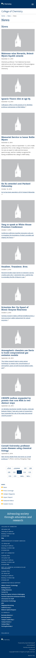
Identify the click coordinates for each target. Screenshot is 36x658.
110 (15, 472)
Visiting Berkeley (7, 626)
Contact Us (4, 592)
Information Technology (8, 601)
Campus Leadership (7, 619)
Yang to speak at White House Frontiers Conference (16, 225)
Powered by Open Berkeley (26, 643)
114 (10, 476)
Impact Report (8, 497)
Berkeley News (6, 617)
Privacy (32, 649)
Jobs (2, 603)
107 (26, 468)
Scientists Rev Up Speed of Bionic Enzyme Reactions (14, 308)
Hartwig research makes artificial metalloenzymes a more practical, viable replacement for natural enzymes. (17, 318)
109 (9, 472)
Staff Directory (6, 607)
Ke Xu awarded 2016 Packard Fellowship (15, 184)
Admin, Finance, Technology (9, 585)
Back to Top (31, 655)
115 (15, 476)
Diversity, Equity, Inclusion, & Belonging (13, 594)
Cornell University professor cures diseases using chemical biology (16, 448)
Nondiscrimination (29, 647)
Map (2, 538)
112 (25, 472)
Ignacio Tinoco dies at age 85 (15, 98)
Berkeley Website (7, 615)
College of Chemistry (12, 11)
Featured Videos (8, 500)
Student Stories (8, 504)
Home (3, 16)
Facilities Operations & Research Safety (13, 596)
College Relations (6, 590)
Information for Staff (7, 599)
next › (22, 476)
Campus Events (6, 622)
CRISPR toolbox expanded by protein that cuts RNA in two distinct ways (16, 400)
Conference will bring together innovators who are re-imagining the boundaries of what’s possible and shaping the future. (17, 235)
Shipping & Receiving (7, 605)
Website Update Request (8, 610)
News (9, 16)
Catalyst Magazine (9, 494)
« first (9, 468)
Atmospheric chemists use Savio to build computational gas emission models (17, 353)
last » (29, 476)
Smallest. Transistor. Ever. (14, 266)
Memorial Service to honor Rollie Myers (18, 138)
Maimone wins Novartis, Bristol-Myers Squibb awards (17, 54)
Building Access (6, 587)
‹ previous (17, 468)
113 (30, 472)
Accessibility (31, 645)
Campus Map (5, 624)
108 (31, 468)
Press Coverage (8, 490)
